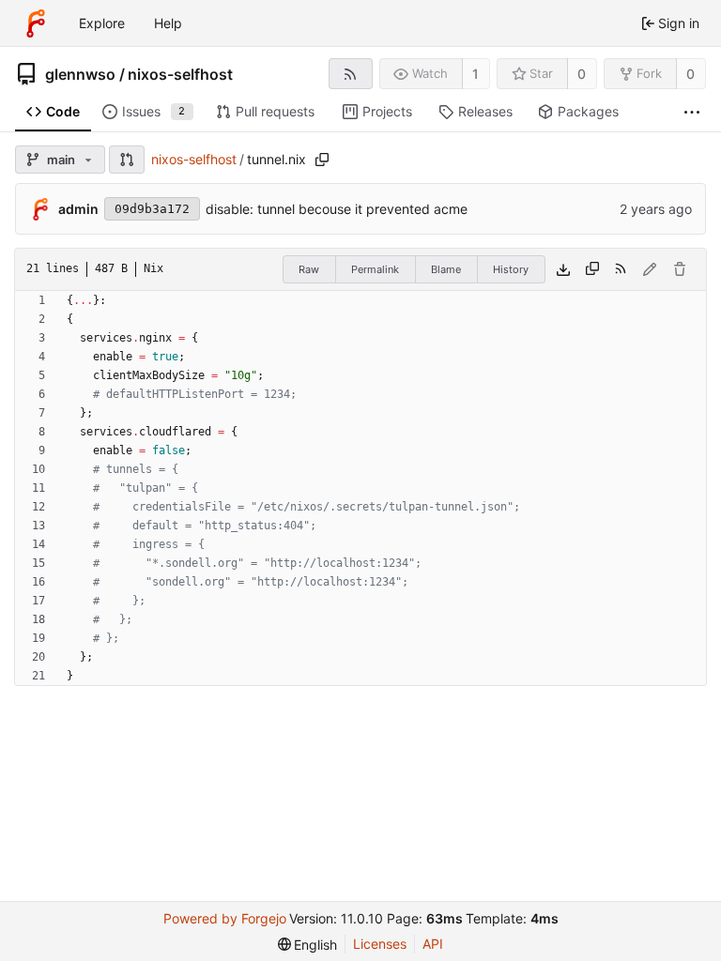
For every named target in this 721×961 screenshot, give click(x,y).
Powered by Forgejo (224, 918)
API (432, 944)
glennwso (80, 74)
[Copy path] (322, 159)
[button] (127, 159)
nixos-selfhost (180, 74)
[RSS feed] (351, 73)
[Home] (35, 23)
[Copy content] (592, 269)
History (511, 269)
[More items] (692, 112)
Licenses (380, 944)
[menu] (308, 945)
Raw (309, 269)
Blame (446, 269)
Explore (102, 23)
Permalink (375, 269)
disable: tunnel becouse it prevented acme (337, 209)
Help (168, 23)
